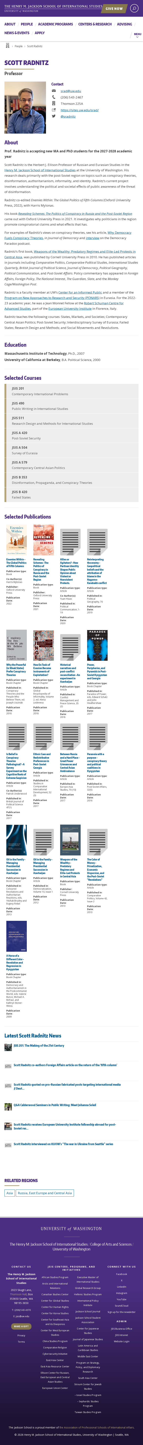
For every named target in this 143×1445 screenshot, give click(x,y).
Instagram (121, 1293)
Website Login (121, 1341)
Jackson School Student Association (88, 1320)
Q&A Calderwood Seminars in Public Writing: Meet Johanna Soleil (55, 1105)
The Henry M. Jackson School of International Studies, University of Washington (61, 8)
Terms (21, 1341)
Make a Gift (21, 1326)
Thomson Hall (18, 1294)
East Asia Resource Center (55, 1366)
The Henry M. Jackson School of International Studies (49, 1244)
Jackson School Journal (88, 1311)
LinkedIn (121, 1286)
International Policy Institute (87, 1303)
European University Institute (70, 308)
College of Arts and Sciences (111, 1244)
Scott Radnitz (34, 46)
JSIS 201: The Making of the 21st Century (39, 1045)
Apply (40, 32)
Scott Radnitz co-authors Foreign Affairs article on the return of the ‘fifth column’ (65, 1065)
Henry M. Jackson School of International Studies (40, 170)
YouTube (122, 1299)
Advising (124, 24)
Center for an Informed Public (80, 292)
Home (7, 45)
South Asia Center (88, 1378)
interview (92, 238)
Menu (137, 34)
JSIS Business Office (121, 1328)
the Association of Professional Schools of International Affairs (97, 1427)
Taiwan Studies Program (88, 1412)
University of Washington (71, 1229)
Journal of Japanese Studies (88, 1339)
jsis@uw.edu (22, 1316)
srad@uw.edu (71, 91)
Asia (10, 1193)
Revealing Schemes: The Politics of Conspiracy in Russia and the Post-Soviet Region (75, 213)
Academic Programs (55, 24)
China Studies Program (55, 1341)
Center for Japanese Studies (88, 1331)
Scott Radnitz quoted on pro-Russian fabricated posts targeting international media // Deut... (67, 1086)
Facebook (121, 1274)
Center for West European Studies (55, 1332)
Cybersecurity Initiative (55, 1353)
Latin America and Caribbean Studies (88, 1348)
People (27, 24)
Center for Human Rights (55, 1307)
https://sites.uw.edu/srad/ (80, 110)
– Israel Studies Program (88, 1395)
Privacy (21, 1335)
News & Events (16, 32)
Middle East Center (88, 1356)
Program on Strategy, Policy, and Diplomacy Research (88, 1367)
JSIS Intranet (121, 1335)
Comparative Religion (55, 1347)
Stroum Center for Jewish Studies (87, 1386)
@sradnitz (68, 116)
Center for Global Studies (55, 1300)
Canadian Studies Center (55, 1294)
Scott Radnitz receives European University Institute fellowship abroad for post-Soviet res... (65, 1126)
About (9, 24)
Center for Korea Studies (55, 1313)
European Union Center (55, 1388)
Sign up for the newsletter (122, 1312)
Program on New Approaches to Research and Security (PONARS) (51, 298)
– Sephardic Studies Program (88, 1403)
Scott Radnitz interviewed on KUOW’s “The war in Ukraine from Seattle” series (63, 1144)
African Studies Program (55, 1277)
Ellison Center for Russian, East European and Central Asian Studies (55, 1377)
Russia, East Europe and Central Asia (45, 1193)
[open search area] (134, 8)
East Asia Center (55, 1360)
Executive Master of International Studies (88, 1279)
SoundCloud (121, 1305)
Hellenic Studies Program (88, 1294)
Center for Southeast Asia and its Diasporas (55, 1322)
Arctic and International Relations (55, 1286)
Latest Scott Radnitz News (32, 1035)
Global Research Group (88, 1288)
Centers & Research (95, 24)
